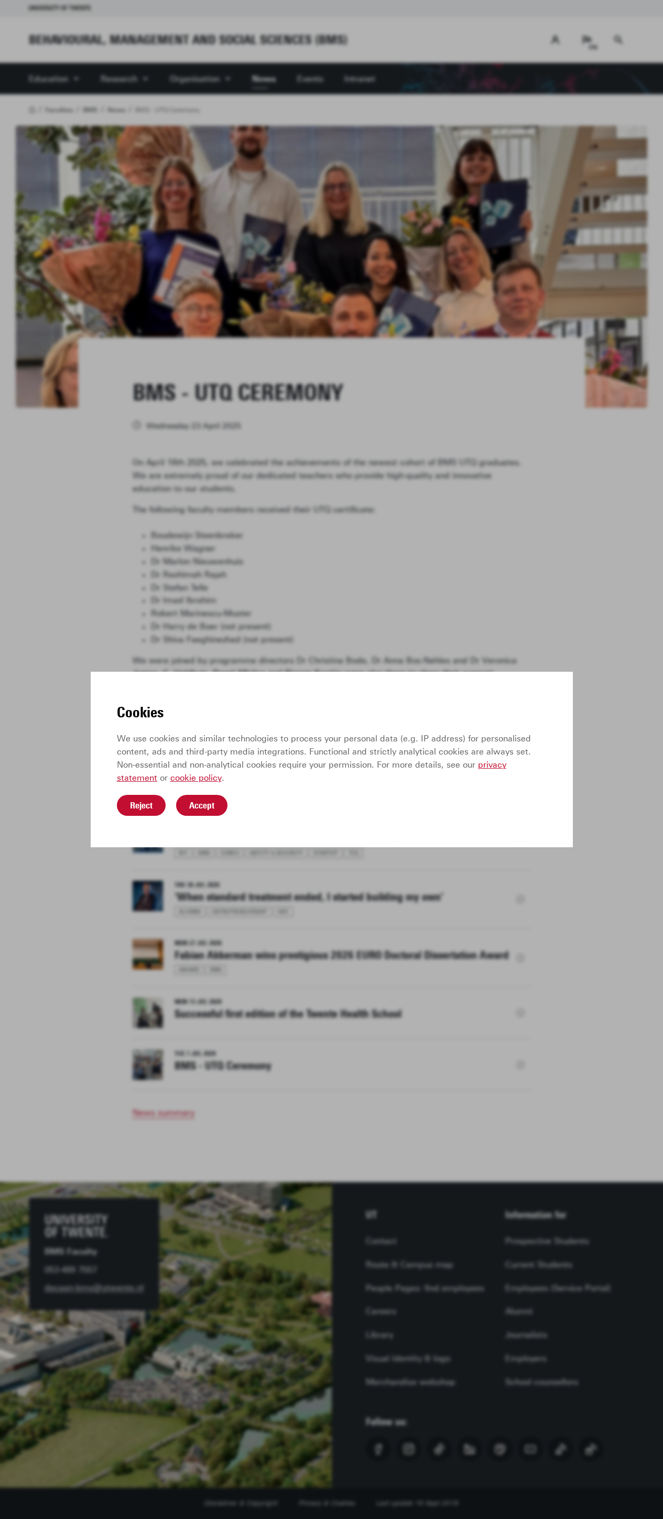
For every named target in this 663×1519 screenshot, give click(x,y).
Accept (201, 805)
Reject (141, 805)
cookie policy (196, 778)
